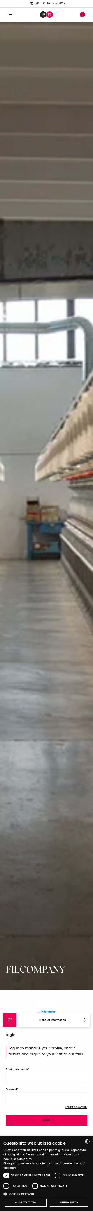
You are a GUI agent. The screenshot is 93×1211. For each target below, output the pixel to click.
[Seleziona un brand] (46, 14)
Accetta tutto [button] (25, 1202)
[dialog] (46, 1173)
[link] (82, 15)
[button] (46, 1194)
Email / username (17, 1069)
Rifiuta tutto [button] (69, 1202)
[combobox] (87, 1141)
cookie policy (22, 1159)
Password (11, 1089)
